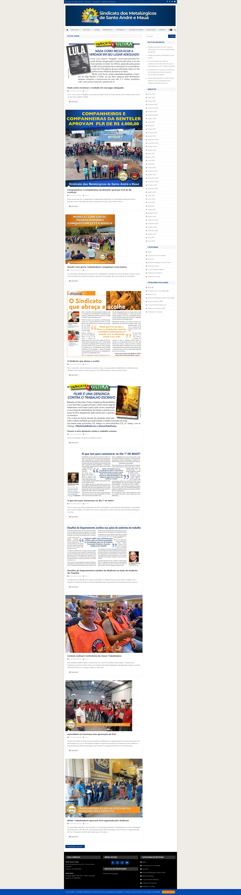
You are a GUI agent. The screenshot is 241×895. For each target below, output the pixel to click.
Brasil (149, 252)
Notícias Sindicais (153, 266)
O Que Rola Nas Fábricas (156, 269)
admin (86, 91)
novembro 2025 (153, 108)
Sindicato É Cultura (154, 276)
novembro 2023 (153, 181)
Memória (151, 259)
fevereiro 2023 (152, 213)
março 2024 (152, 167)
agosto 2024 (152, 150)
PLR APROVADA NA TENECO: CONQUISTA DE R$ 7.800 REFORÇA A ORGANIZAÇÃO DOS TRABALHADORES (161, 64)
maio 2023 (151, 202)
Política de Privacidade (110, 873)
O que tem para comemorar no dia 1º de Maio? (90, 501)
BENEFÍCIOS (107, 30)
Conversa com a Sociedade (157, 255)
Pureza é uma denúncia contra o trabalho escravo (92, 431)
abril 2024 (151, 164)
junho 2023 (151, 199)
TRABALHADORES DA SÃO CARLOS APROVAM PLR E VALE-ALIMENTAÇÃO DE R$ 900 (161, 49)
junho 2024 (151, 157)
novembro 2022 (153, 223)
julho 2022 (151, 237)
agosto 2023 (152, 192)
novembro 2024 (153, 143)
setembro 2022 (153, 230)
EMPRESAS (120, 30)
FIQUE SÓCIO (151, 30)
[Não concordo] (239, 892)
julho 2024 (151, 153)
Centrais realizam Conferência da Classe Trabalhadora (94, 656)
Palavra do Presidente (155, 273)
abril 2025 (151, 125)
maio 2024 (151, 160)
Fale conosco (96, 1)
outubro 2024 (152, 146)
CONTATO (162, 30)
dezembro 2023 (153, 178)
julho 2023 (151, 195)
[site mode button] (170, 30)
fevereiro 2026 (152, 104)
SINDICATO (75, 30)
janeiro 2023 (152, 216)
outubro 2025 (152, 111)
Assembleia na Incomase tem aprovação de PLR (91, 734)
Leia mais (74, 101)
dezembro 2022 (153, 220)
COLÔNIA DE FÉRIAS (136, 30)
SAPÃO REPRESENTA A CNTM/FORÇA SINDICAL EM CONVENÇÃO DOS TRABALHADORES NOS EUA (161, 80)
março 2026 (152, 101)
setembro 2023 (153, 188)
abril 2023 (151, 206)
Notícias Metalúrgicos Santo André (159, 262)
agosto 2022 (152, 234)
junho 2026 (151, 94)
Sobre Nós (87, 1)
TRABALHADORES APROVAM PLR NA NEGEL (161, 57)
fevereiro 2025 (152, 132)
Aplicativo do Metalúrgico (109, 1)
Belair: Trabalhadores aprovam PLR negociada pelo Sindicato (98, 820)
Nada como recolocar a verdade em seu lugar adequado (95, 88)
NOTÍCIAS (86, 30)
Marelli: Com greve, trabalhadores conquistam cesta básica (97, 267)
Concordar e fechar (168, 892)
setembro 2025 (153, 115)
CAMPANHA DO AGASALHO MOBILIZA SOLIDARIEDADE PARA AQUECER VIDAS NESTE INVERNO (161, 72)
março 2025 (152, 129)
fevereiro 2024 (152, 171)
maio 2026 (151, 97)
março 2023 (152, 209)
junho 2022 (151, 241)
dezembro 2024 (153, 139)
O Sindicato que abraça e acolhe (83, 361)
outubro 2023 (152, 185)
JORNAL (97, 30)
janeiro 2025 (152, 136)
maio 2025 (151, 122)
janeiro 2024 (152, 174)
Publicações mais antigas (76, 846)
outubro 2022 (152, 227)
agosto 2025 (152, 118)
